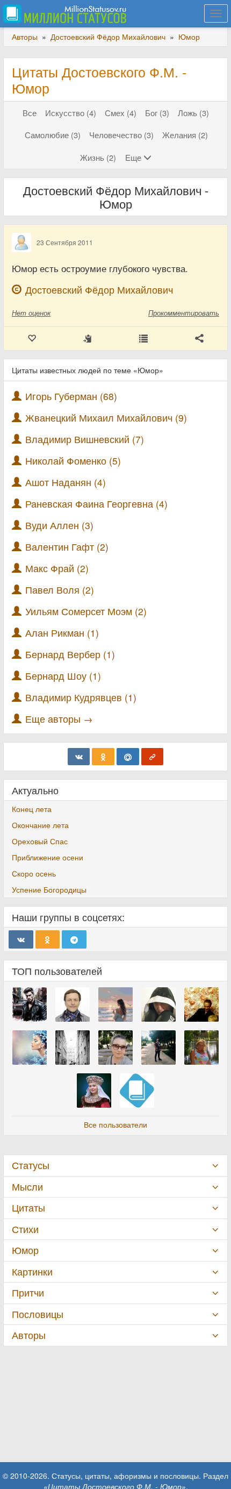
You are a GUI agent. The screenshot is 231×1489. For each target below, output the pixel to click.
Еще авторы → (59, 718)
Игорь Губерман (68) (71, 396)
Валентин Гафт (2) (67, 546)
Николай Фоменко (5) (73, 460)
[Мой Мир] (128, 756)
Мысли (27, 1186)
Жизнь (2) (98, 157)
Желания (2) (185, 134)
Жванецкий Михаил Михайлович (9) (106, 417)
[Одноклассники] (103, 756)
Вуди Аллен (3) (59, 525)
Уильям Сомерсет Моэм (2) (86, 611)
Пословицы (37, 1314)
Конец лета (32, 808)
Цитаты (28, 1207)
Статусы (30, 1165)
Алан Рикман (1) (62, 632)
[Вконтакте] (79, 756)
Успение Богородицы (49, 889)
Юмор (25, 1250)
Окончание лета (40, 825)
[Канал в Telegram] (74, 939)
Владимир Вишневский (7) (84, 439)
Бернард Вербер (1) (70, 654)
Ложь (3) (193, 112)
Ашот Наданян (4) (65, 482)
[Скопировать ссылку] (152, 756)
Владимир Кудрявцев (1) (80, 697)
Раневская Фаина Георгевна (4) (96, 503)
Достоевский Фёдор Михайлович (99, 289)
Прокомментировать (183, 313)
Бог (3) (157, 112)
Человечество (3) (121, 134)
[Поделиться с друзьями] (199, 338)
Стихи (25, 1229)
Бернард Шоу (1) (63, 675)
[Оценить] (32, 338)
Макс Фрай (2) (57, 568)
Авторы (29, 1335)
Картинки (32, 1271)
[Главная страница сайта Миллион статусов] (63, 13)
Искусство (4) (70, 112)
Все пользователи (115, 1124)
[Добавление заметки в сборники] (143, 338)
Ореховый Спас (40, 841)
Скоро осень (34, 873)
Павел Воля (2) (59, 589)
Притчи (28, 1292)
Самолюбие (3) (53, 134)
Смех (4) (120, 112)
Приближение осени (47, 857)
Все (30, 112)
